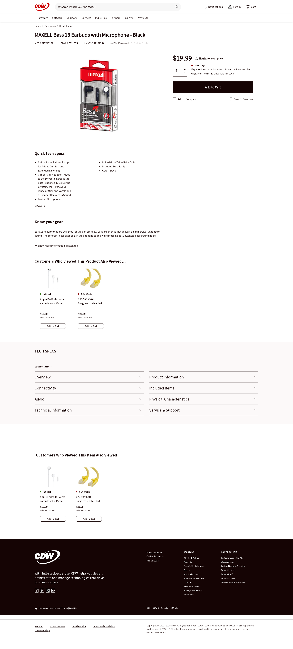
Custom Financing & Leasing (233, 566)
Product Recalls (227, 570)
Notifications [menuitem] (215, 6)
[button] (251, 7)
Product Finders (228, 578)
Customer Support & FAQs (232, 558)
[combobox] (113, 7)
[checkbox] (174, 99)
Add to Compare (187, 99)
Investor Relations (191, 574)
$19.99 (182, 58)
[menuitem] (205, 6)
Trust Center (189, 594)
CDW (148, 608)
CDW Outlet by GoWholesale (233, 582)
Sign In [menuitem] (237, 6)
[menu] (213, 7)
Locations (188, 582)
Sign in (203, 58)
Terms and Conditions (104, 626)
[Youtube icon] (53, 591)
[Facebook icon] (36, 591)
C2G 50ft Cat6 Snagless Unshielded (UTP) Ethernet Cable (88, 499)
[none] (42, 18)
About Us (188, 562)
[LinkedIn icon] (42, 591)
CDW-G (156, 608)
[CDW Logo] (42, 7)
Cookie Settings (42, 630)
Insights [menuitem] (128, 18)
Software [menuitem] (57, 18)
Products (151, 560)
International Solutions (194, 578)
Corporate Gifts (227, 574)
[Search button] (177, 6)
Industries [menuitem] (101, 18)
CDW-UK (174, 608)
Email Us (72, 608)
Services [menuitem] (86, 18)
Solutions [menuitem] (71, 18)
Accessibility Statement (194, 566)
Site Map (39, 626)
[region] (146, 301)
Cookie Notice (79, 626)
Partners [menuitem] (115, 18)
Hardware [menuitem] (42, 18)
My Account (153, 552)
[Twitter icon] (48, 591)
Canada (164, 608)
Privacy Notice (57, 626)
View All (39, 205)
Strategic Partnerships (193, 590)
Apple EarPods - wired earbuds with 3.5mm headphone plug (52, 499)
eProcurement (227, 562)
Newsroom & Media (192, 586)
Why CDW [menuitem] (143, 18)
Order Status (154, 556)
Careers (187, 570)
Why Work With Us (191, 558)
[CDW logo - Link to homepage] (42, 7)
